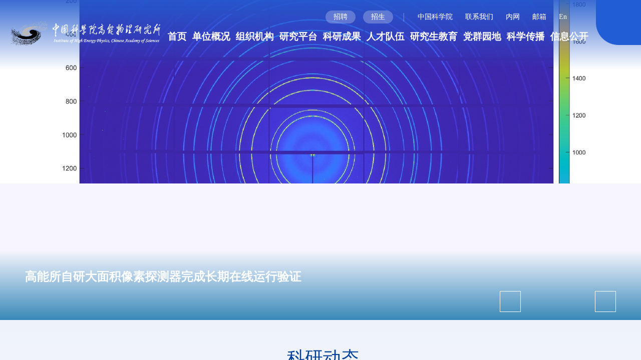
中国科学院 (435, 16)
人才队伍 (386, 36)
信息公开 (569, 36)
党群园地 (482, 36)
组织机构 (255, 36)
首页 (177, 36)
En (563, 16)
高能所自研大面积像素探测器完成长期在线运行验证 (163, 276)
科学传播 (526, 36)
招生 (378, 16)
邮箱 (539, 16)
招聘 (341, 16)
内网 (513, 16)
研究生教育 (434, 36)
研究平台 (298, 36)
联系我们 (479, 16)
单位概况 (211, 36)
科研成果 (342, 36)
